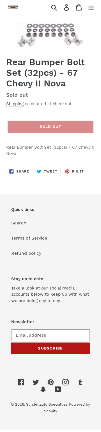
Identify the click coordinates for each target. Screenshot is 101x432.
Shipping (15, 103)
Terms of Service (29, 238)
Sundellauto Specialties (47, 404)
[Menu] (91, 7)
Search (18, 223)
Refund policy (26, 253)
